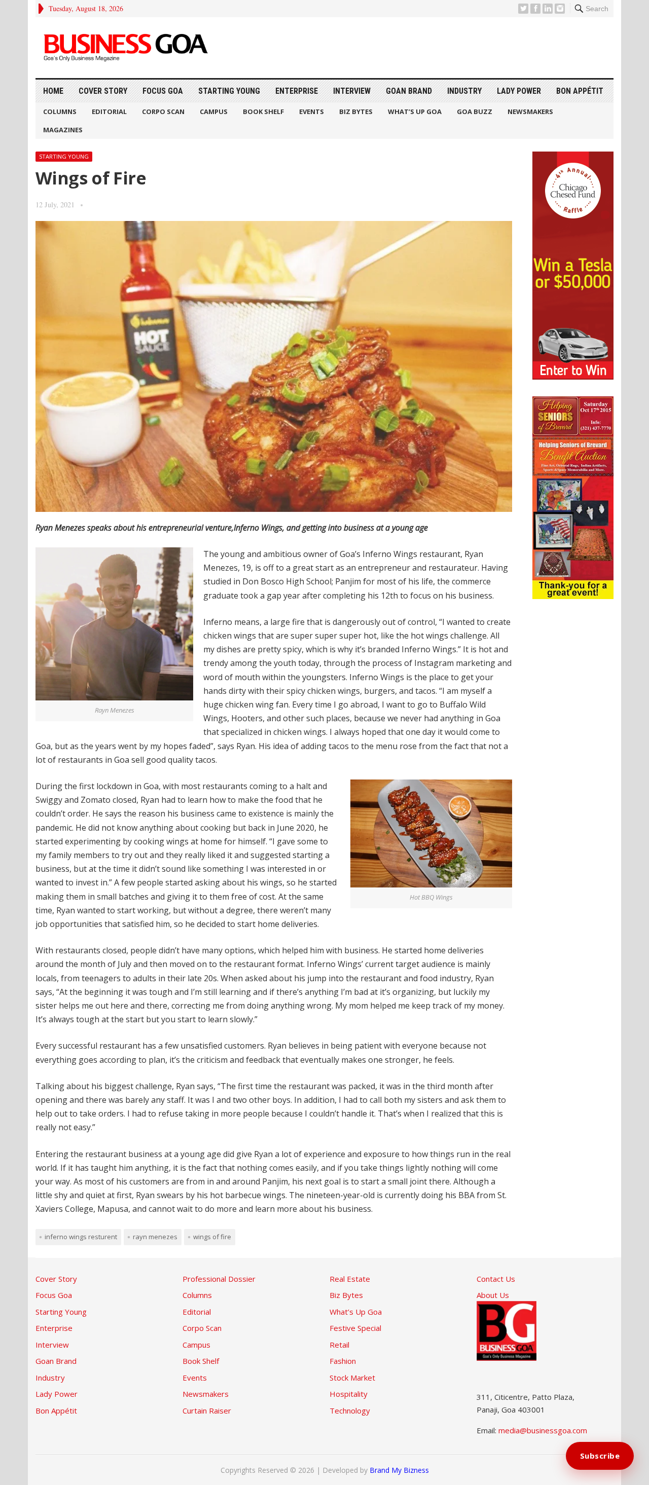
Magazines (63, 129)
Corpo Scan (163, 111)
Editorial (109, 111)
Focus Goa (162, 91)
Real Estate (350, 1279)
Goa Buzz (474, 111)
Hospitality (349, 1394)
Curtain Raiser (207, 1410)
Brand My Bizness (399, 1470)
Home (53, 91)
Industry (464, 91)
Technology (350, 1410)
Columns (60, 111)
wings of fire (212, 1236)
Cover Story (103, 91)
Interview (352, 91)
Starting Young (229, 91)
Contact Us (496, 1279)
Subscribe (600, 1456)
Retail (339, 1345)
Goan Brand (409, 91)
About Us (493, 1295)
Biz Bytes (356, 111)
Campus (214, 111)
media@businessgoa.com (542, 1430)
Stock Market (352, 1377)
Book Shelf (263, 111)
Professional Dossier (219, 1279)
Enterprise (296, 91)
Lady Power (519, 91)
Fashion (343, 1361)
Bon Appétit (579, 91)
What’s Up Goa (415, 111)
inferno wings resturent (81, 1236)
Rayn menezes (155, 1236)
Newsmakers (530, 111)
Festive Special (355, 1328)
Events (311, 111)
